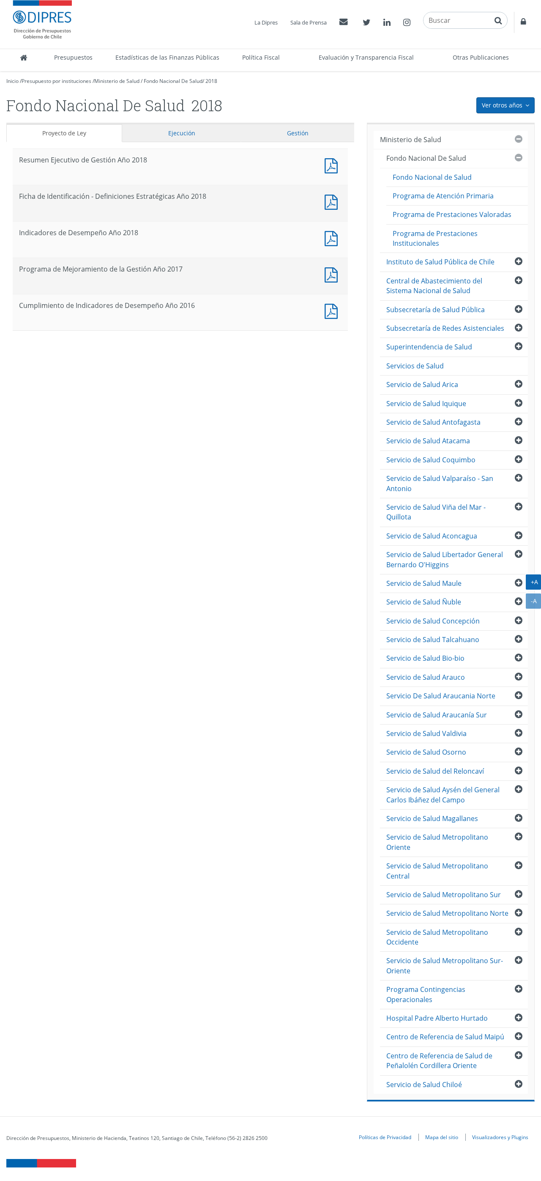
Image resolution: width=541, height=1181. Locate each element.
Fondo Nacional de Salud (432, 177)
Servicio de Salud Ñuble (423, 602)
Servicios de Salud (415, 366)
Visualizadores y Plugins (500, 1137)
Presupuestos (73, 57)
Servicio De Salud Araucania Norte (440, 695)
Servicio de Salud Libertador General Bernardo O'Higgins (444, 559)
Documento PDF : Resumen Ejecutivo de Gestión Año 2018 (333, 164)
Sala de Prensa (308, 22)
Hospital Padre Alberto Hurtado (437, 1018)
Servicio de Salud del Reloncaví (435, 771)
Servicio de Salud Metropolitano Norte (447, 913)
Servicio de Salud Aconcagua (431, 536)
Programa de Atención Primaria (443, 195)
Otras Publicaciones (481, 57)
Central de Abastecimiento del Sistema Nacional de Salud (434, 285)
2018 (211, 81)
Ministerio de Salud (116, 81)
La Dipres (266, 22)
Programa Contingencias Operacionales (425, 994)
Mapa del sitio (441, 1137)
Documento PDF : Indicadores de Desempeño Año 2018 (333, 237)
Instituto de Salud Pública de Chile (440, 261)
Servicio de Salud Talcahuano (432, 639)
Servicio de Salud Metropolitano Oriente (437, 841)
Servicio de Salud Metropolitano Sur (443, 894)
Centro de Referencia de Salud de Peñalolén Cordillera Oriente (439, 1060)
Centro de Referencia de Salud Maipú (445, 1036)
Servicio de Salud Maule (424, 583)
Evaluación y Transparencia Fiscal (366, 57)
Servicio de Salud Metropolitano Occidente (437, 937)
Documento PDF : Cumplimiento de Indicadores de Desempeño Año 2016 (333, 310)
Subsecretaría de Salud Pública (435, 309)
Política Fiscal (261, 57)
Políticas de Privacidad (385, 1137)
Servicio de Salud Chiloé (424, 1084)
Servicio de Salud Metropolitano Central (437, 870)
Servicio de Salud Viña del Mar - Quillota (436, 512)
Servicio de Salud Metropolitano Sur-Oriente (444, 965)
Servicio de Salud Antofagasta (433, 422)
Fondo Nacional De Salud (173, 81)
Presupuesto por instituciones (56, 81)
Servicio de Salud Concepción (433, 621)
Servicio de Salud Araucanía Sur (436, 715)
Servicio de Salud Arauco (425, 677)
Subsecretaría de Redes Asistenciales (445, 328)
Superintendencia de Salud (429, 347)
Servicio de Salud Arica (422, 384)
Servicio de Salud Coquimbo (430, 459)
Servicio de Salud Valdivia (426, 733)
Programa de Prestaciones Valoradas (452, 214)
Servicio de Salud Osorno (426, 752)
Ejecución (181, 133)
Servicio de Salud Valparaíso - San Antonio (439, 483)
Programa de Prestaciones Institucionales (435, 238)
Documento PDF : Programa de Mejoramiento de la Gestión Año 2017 (333, 273)
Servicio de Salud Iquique (426, 403)
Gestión (298, 133)
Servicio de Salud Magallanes (432, 818)
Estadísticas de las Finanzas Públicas (167, 57)
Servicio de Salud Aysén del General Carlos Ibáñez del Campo (443, 794)
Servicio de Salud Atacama (428, 440)
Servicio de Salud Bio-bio (425, 658)
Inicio (12, 81)
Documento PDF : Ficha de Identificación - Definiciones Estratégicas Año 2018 (333, 201)
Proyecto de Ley (64, 133)
